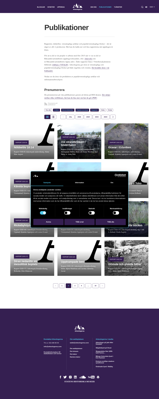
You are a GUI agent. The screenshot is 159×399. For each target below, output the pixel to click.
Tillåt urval (80, 222)
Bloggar (41, 7)
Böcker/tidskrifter (67, 110)
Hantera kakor (75, 357)
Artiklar (56, 110)
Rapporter (94, 110)
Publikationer (105, 7)
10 (95, 286)
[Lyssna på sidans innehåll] (146, 7)
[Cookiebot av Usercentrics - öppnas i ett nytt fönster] (116, 175)
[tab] (79, 117)
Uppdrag (61, 7)
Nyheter (51, 7)
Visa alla (48, 110)
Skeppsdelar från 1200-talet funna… (104, 352)
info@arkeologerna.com (52, 346)
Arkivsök (88, 58)
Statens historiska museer (79, 381)
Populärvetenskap (82, 110)
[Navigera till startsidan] (79, 331)
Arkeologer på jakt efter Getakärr (104, 343)
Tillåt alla (110, 222)
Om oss (93, 7)
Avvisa (48, 222)
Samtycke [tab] (47, 183)
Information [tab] (79, 183)
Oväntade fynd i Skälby (104, 366)
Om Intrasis (74, 351)
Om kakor (73, 354)
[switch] (67, 213)
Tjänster (118, 7)
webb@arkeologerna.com (79, 342)
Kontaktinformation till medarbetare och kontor (52, 352)
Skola (103, 110)
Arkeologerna (77, 7)
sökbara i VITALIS (60, 64)
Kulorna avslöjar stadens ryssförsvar (105, 361)
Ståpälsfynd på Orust (103, 348)
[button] (142, 7)
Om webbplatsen (76, 348)
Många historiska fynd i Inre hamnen (104, 357)
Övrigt (110, 110)
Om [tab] (112, 183)
